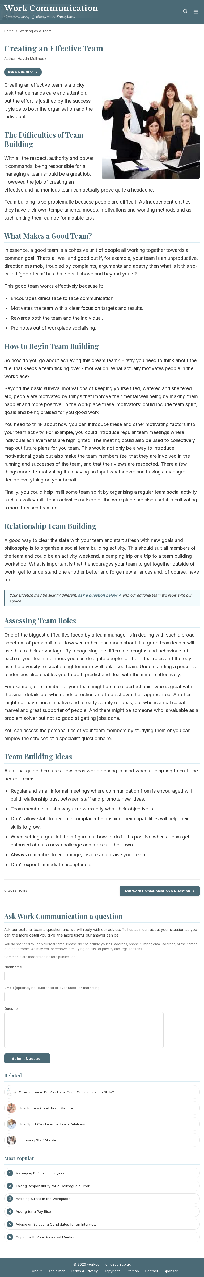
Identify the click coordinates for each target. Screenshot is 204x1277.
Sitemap (132, 1271)
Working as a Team (35, 31)
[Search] (185, 12)
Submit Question (27, 1058)
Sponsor (171, 1271)
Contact (151, 1271)
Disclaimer (56, 1271)
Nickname (13, 967)
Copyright (112, 1271)
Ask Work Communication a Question (157, 891)
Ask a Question (21, 72)
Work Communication (51, 8)
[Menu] (196, 12)
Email (52, 988)
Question (12, 1008)
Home (9, 31)
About (37, 1271)
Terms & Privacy (84, 1271)
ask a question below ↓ (99, 595)
